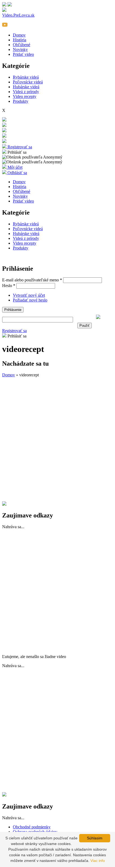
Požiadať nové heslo (30, 300)
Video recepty (24, 96)
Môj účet (14, 167)
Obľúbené (21, 44)
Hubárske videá (26, 87)
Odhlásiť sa (16, 172)
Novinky (20, 49)
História (19, 40)
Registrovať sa (19, 147)
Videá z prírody (26, 91)
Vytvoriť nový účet (29, 295)
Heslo (8, 285)
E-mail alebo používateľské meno (32, 280)
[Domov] (4, 130)
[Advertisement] (57, 439)
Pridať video (23, 54)
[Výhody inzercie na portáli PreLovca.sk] (4, 504)
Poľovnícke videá (28, 82)
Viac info (97, 860)
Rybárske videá (26, 77)
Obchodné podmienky (32, 827)
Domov (19, 35)
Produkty (20, 101)
